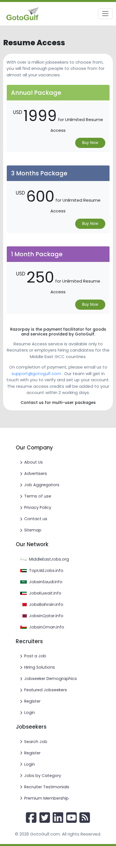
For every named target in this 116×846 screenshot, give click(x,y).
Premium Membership (46, 798)
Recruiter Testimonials (46, 787)
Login (29, 712)
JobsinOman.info (46, 627)
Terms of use (37, 496)
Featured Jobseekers (45, 690)
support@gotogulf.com (36, 373)
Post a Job (35, 656)
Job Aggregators (41, 485)
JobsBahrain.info (46, 604)
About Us (33, 462)
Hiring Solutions (39, 667)
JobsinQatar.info (46, 616)
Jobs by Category (42, 775)
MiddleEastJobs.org (49, 559)
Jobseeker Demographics (50, 678)
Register (32, 701)
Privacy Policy (37, 507)
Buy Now (90, 142)
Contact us (35, 519)
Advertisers (35, 473)
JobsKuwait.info (45, 593)
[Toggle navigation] (105, 13)
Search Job (35, 741)
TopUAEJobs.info (46, 570)
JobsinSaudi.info (46, 582)
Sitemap (32, 530)
